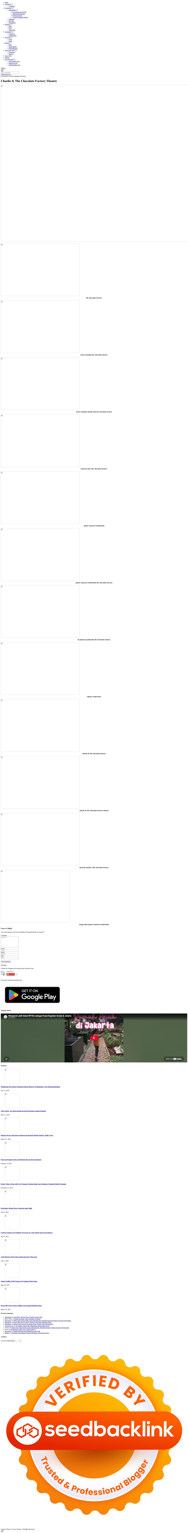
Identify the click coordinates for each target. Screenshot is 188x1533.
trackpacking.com (14, 61)
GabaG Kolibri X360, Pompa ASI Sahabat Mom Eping (19, 1281)
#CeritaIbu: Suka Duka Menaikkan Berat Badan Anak (32, 1326)
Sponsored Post (9, 50)
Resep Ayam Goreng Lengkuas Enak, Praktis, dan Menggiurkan (33, 1324)
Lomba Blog (12, 35)
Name (3, 948)
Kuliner (7, 57)
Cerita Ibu (12, 6)
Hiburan (7, 24)
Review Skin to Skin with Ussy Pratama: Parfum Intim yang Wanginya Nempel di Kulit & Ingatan (33, 1184)
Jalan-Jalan (12, 30)
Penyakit (11, 21)
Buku (10, 26)
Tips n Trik (8, 56)
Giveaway (12, 34)
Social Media (13, 47)
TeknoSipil (8, 1317)
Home (7, 2)
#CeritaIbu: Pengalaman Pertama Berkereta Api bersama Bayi (30, 1333)
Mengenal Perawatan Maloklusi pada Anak (26, 1331)
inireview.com (13, 63)
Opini (10, 41)
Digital (7, 43)
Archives (3, 1341)
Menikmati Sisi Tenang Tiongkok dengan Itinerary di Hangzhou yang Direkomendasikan (30, 1087)
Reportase (12, 52)
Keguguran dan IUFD (19, 12)
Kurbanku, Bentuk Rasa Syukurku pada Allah (16, 1208)
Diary (10, 39)
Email (2, 952)
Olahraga (11, 19)
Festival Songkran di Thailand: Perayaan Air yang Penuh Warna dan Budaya (27, 1233)
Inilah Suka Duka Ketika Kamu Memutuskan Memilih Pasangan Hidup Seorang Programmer (42, 1320)
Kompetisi (8, 32)
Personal (7, 37)
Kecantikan (12, 22)
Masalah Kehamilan (19, 14)
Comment (4, 935)
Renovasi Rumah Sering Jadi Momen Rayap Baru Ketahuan (21, 1159)
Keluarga (7, 4)
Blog (10, 45)
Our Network (9, 59)
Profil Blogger (13, 48)
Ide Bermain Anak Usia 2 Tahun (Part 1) (23, 1329)
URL (2, 956)
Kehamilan (12, 10)
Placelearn (8, 1320)
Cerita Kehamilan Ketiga (20, 17)
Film (10, 28)
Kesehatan (8, 8)
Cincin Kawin (9, 1326)
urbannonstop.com (14, 65)
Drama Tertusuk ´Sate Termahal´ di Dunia (27, 1319)
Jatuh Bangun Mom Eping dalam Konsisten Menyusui (19, 1257)
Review (11, 54)
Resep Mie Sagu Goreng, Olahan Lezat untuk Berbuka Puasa (21, 1305)
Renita (7, 1333)
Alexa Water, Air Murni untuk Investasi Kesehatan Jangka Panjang (23, 1111)
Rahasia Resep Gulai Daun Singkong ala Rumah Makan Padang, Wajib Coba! (27, 1135)
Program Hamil (17, 15)
